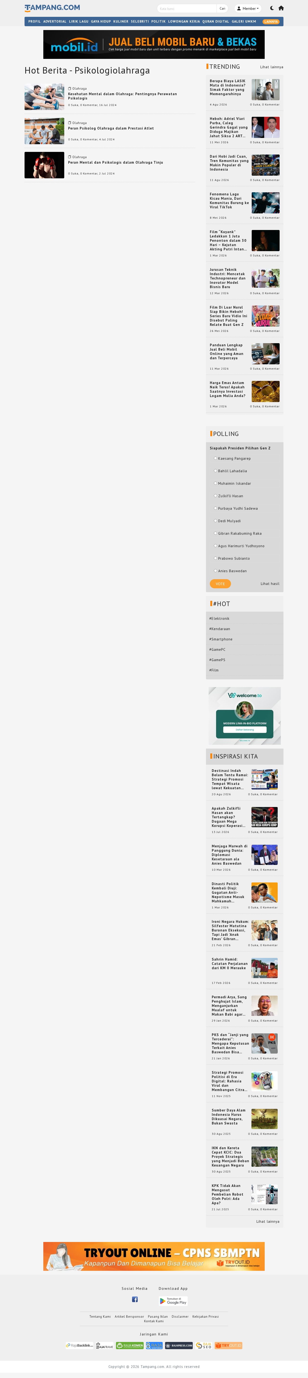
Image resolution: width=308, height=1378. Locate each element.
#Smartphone (221, 639)
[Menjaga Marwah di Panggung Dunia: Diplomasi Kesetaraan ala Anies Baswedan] (264, 854)
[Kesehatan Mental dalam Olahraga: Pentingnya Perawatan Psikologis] (44, 96)
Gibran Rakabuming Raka (240, 533)
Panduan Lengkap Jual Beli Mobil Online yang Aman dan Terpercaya (227, 351)
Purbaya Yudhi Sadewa (238, 508)
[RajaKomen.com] (130, 1345)
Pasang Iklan (158, 1317)
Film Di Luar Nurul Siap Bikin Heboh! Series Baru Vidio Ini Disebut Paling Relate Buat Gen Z (228, 316)
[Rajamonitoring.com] (154, 1345)
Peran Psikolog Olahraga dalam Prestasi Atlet (111, 128)
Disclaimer (180, 1317)
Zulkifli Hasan (230, 496)
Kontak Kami (154, 1321)
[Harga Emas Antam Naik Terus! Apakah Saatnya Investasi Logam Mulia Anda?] (266, 391)
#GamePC (217, 649)
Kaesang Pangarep (234, 458)
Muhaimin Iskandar (234, 483)
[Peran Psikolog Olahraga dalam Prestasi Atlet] (44, 130)
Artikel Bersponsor (129, 1317)
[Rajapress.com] (179, 1345)
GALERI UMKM (244, 21)
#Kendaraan (219, 629)
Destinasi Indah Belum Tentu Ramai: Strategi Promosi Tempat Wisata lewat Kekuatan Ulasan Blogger (230, 779)
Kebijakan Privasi (205, 1317)
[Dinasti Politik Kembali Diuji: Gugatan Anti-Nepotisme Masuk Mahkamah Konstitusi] (264, 892)
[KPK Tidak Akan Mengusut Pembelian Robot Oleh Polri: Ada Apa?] (264, 1194)
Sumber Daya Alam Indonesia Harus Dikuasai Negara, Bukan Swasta (229, 1116)
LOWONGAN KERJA (184, 21)
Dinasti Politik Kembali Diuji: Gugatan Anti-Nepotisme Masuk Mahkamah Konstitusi (228, 892)
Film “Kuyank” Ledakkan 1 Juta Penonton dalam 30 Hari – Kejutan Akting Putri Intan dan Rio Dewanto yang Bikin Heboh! (228, 240)
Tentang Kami (100, 1317)
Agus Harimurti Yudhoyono (241, 546)
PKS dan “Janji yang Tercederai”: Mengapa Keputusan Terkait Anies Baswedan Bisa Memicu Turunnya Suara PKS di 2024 (230, 1043)
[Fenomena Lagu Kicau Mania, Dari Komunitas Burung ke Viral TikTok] (266, 202)
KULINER (120, 21)
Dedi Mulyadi (229, 521)
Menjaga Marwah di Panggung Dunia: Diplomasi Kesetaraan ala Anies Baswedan (230, 855)
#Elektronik (219, 618)
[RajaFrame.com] (105, 1345)
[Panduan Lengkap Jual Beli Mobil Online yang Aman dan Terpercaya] (266, 353)
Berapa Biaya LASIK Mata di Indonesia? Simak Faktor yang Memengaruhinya (228, 87)
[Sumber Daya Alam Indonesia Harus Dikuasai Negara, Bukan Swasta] (264, 1118)
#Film (214, 670)
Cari (222, 8)
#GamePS (217, 660)
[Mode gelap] (272, 8)
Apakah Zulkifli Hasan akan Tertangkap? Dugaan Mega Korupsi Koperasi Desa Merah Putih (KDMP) (228, 817)
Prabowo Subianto (234, 558)
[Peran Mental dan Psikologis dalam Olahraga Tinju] (44, 164)
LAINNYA (271, 21)
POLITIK (158, 21)
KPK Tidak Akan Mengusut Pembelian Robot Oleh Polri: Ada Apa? (228, 1194)
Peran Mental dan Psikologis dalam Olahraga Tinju (115, 162)
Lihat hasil (270, 583)
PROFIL (34, 21)
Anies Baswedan (232, 571)
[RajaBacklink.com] (79, 1345)
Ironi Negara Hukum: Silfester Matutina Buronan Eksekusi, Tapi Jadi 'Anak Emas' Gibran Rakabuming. (230, 930)
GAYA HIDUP (101, 21)
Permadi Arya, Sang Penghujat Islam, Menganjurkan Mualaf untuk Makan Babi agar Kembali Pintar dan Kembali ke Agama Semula (229, 1006)
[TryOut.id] (228, 1345)
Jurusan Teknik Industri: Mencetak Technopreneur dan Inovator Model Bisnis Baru (228, 278)
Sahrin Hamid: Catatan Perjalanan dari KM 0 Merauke (230, 963)
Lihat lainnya (271, 67)
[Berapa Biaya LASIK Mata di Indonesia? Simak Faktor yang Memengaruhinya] (266, 89)
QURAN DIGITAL (215, 21)
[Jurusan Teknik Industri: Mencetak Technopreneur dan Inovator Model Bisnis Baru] (266, 278)
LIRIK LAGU (79, 21)
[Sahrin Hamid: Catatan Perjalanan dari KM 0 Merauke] (264, 967)
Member (249, 8)
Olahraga (79, 89)
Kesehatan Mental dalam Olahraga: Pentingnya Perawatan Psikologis (122, 96)
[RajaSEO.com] (203, 1345)
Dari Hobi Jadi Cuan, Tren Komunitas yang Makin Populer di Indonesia (229, 163)
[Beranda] (281, 8)
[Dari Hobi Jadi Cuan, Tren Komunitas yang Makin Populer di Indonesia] (266, 164)
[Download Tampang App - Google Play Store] (173, 1300)
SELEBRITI (140, 21)
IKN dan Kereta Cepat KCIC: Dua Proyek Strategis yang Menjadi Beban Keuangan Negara (230, 1156)
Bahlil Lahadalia (232, 471)
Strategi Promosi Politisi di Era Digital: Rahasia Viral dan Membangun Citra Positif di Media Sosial (228, 1081)
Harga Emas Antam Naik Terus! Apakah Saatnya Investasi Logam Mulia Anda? (228, 389)
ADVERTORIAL (55, 21)
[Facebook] (135, 1299)
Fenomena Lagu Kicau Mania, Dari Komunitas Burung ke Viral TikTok (229, 200)
